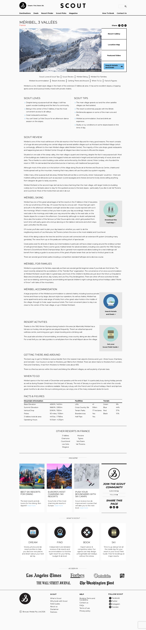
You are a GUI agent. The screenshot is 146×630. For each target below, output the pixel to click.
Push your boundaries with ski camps (85, 494)
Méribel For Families (99, 77)
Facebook (116, 598)
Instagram (116, 604)
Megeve (65, 447)
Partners (53, 612)
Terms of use (85, 608)
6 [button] (77, 67)
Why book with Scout (58, 601)
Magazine (73, 13)
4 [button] (73, 67)
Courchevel (65, 441)
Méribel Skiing (82, 77)
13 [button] (89, 67)
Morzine (80, 436)
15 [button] (93, 67)
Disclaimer (54, 609)
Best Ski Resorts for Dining (30, 493)
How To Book (108, 13)
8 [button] (80, 67)
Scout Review (68, 77)
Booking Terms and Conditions (87, 599)
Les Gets (65, 444)
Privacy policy (85, 611)
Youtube (115, 607)
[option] (60, 50)
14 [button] (91, 67)
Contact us (84, 603)
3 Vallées (65, 436)
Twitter (114, 601)
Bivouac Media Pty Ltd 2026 (34, 612)
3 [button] (71, 67)
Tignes (80, 438)
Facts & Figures (111, 81)
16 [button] (95, 67)
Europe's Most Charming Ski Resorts (56, 494)
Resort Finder (47, 13)
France (22, 25)
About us (53, 607)
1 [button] (67, 67)
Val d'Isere (81, 441)
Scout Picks (61, 13)
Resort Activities (58, 81)
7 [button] (78, 67)
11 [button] (86, 67)
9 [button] (82, 67)
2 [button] (69, 67)
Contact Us (122, 13)
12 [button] (88, 67)
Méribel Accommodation (39, 81)
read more (31, 506)
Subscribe (113, 491)
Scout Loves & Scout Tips (49, 77)
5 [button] (75, 67)
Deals (36, 13)
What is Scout (55, 598)
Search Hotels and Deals (111, 66)
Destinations (25, 13)
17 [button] (97, 67)
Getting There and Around (78, 81)
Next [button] (100, 50)
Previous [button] (21, 50)
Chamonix (65, 438)
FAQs (82, 605)
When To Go (97, 81)
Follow (113, 494)
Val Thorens (80, 444)
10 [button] (84, 67)
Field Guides (55, 604)
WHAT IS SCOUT (73, 518)
